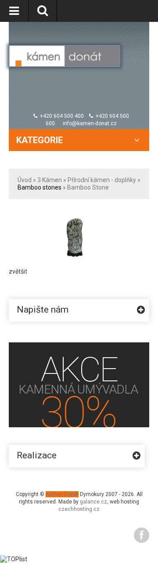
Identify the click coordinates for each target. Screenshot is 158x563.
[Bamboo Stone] (76, 215)
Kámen (52, 179)
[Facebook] (141, 535)
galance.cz (93, 502)
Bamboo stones (39, 187)
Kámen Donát (62, 494)
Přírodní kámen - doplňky (102, 179)
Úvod (25, 179)
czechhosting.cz (79, 509)
